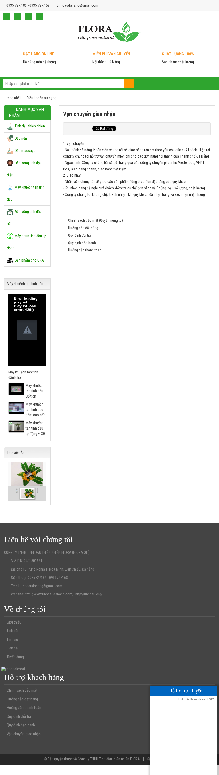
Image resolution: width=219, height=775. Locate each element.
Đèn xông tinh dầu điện (24, 169)
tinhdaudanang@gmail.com (77, 5)
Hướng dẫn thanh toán (84, 250)
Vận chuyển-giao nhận (24, 733)
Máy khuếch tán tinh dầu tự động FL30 (35, 428)
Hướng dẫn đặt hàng (83, 228)
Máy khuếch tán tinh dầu (26, 193)
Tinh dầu (13, 630)
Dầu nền (21, 138)
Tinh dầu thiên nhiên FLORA (195, 699)
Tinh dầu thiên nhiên (30, 126)
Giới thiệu (14, 622)
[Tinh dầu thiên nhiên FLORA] (109, 31)
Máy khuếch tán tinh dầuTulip (23, 375)
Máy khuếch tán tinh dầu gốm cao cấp (35, 409)
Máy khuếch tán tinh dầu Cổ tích (35, 390)
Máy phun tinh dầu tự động (26, 242)
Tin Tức (12, 639)
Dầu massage (25, 151)
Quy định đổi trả (79, 235)
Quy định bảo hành (82, 243)
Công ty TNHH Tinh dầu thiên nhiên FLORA (109, 759)
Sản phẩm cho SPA (29, 260)
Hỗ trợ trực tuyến (185, 691)
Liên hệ (12, 648)
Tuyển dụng (15, 657)
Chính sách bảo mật (22, 690)
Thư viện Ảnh (16, 452)
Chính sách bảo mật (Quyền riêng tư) (95, 220)
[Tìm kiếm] (129, 83)
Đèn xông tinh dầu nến (24, 217)
